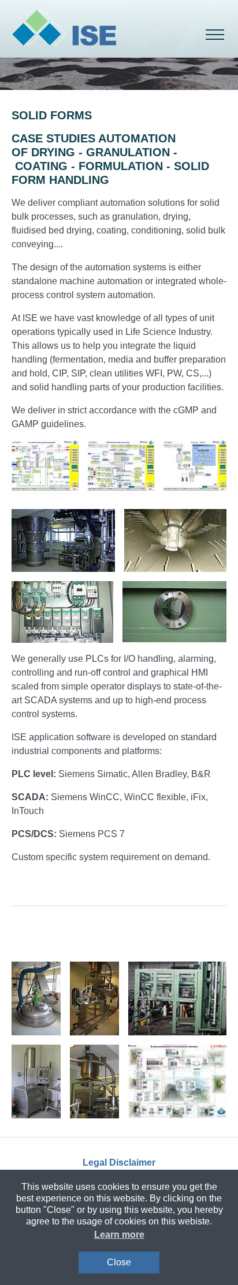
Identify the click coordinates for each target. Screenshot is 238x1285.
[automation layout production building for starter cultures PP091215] (177, 1081)
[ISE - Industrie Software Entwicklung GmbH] (64, 29)
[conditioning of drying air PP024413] (45, 465)
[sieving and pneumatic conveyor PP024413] (94, 1081)
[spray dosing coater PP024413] (63, 540)
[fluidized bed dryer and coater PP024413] (121, 465)
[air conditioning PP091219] (62, 611)
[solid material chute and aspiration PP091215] (36, 998)
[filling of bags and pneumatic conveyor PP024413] (94, 998)
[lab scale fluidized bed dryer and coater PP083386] (36, 1081)
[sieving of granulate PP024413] (194, 465)
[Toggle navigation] (214, 34)
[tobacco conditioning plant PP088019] (175, 540)
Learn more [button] (119, 1234)
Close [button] (119, 1262)
